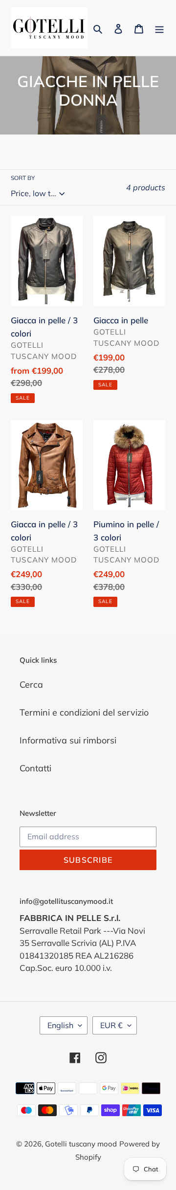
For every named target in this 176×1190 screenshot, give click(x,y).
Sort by (23, 177)
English (60, 1025)
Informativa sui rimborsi (68, 740)
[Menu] (159, 27)
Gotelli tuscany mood (81, 1143)
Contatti (35, 768)
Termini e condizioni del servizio (84, 712)
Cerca (31, 684)
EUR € (111, 1025)
